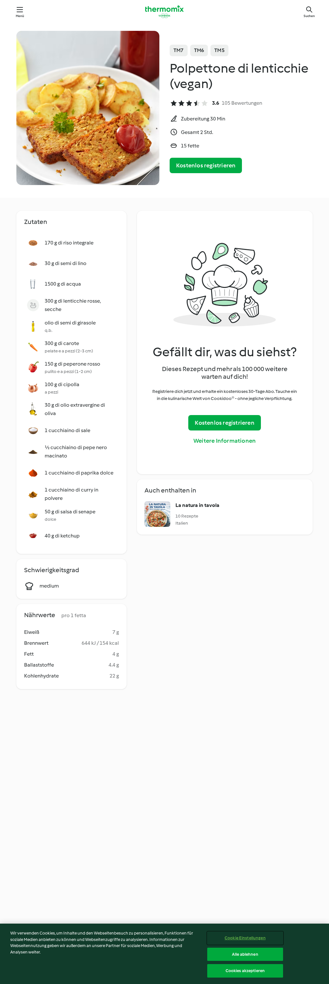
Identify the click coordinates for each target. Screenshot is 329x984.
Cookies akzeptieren (245, 970)
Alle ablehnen (245, 954)
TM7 (178, 50)
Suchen (309, 16)
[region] (164, 954)
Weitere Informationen (224, 440)
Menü (20, 16)
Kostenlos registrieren (206, 165)
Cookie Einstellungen (245, 937)
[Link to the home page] (164, 11)
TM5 (219, 50)
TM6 (199, 50)
